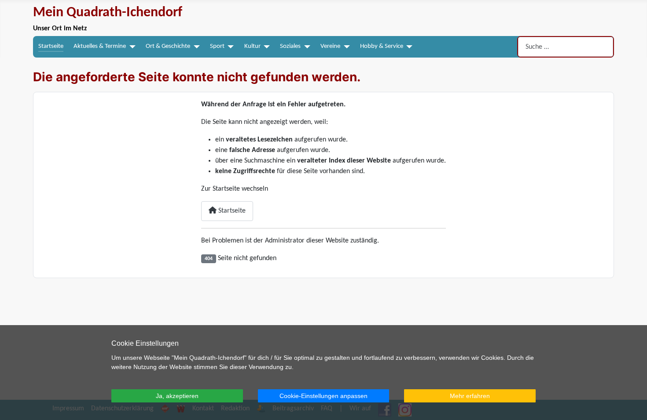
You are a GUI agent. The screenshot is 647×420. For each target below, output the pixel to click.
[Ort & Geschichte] (195, 47)
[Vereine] (345, 47)
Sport (217, 46)
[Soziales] (305, 47)
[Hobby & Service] (408, 47)
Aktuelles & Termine (100, 46)
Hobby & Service (381, 46)
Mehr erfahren (470, 395)
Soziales (290, 46)
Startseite (50, 46)
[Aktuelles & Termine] (131, 47)
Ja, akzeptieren (177, 395)
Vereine (330, 46)
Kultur (252, 46)
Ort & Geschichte (168, 46)
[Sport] (229, 47)
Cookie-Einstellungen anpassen (323, 395)
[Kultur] (265, 47)
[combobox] (565, 47)
